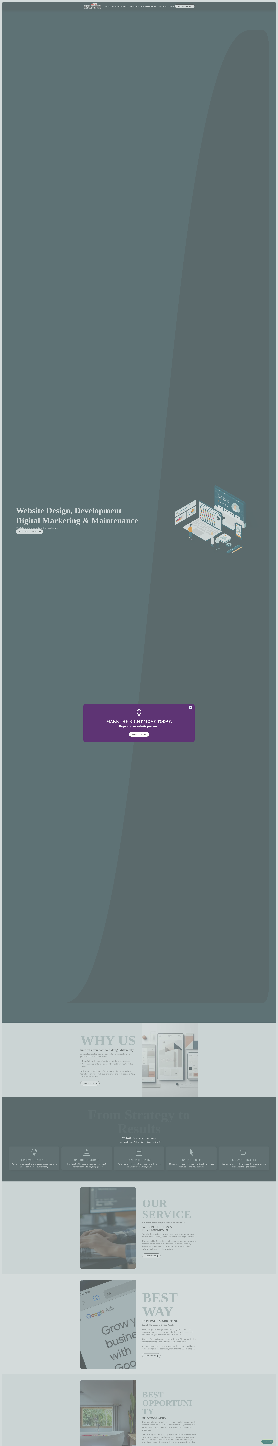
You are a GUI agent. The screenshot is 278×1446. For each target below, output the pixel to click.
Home (107, 6)
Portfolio (162, 6)
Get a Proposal (184, 6)
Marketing (134, 6)
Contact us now (138, 734)
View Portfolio (89, 1083)
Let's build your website (29, 531)
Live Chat (268, 1441)
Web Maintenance (148, 6)
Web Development (119, 6)
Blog (172, 6)
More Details (151, 1256)
